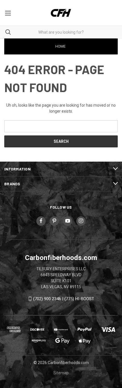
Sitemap (61, 373)
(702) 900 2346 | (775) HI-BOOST (63, 298)
